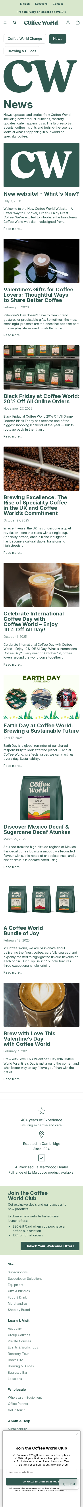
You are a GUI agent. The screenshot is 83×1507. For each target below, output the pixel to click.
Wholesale (17, 1389)
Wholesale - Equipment (25, 1397)
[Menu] (5, 22)
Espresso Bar (17, 1372)
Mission (25, 3)
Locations (41, 3)
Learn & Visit (18, 1320)
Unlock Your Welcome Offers (50, 1246)
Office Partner (18, 1404)
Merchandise (17, 1303)
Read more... (13, 229)
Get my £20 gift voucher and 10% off (41, 1481)
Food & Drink (17, 1297)
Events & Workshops (23, 1347)
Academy (15, 1328)
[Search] (14, 22)
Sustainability (17, 1429)
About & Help (19, 1421)
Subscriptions (18, 1272)
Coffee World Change (25, 38)
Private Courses (19, 1341)
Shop (12, 1264)
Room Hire (15, 1360)
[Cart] (78, 22)
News (57, 38)
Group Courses (19, 1335)
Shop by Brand (19, 1310)
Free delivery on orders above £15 (41, 11)
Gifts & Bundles (19, 1291)
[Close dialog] (77, 1433)
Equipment (15, 1285)
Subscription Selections (25, 1278)
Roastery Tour (18, 1354)
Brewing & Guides (22, 51)
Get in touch (16, 1410)
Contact (58, 3)
